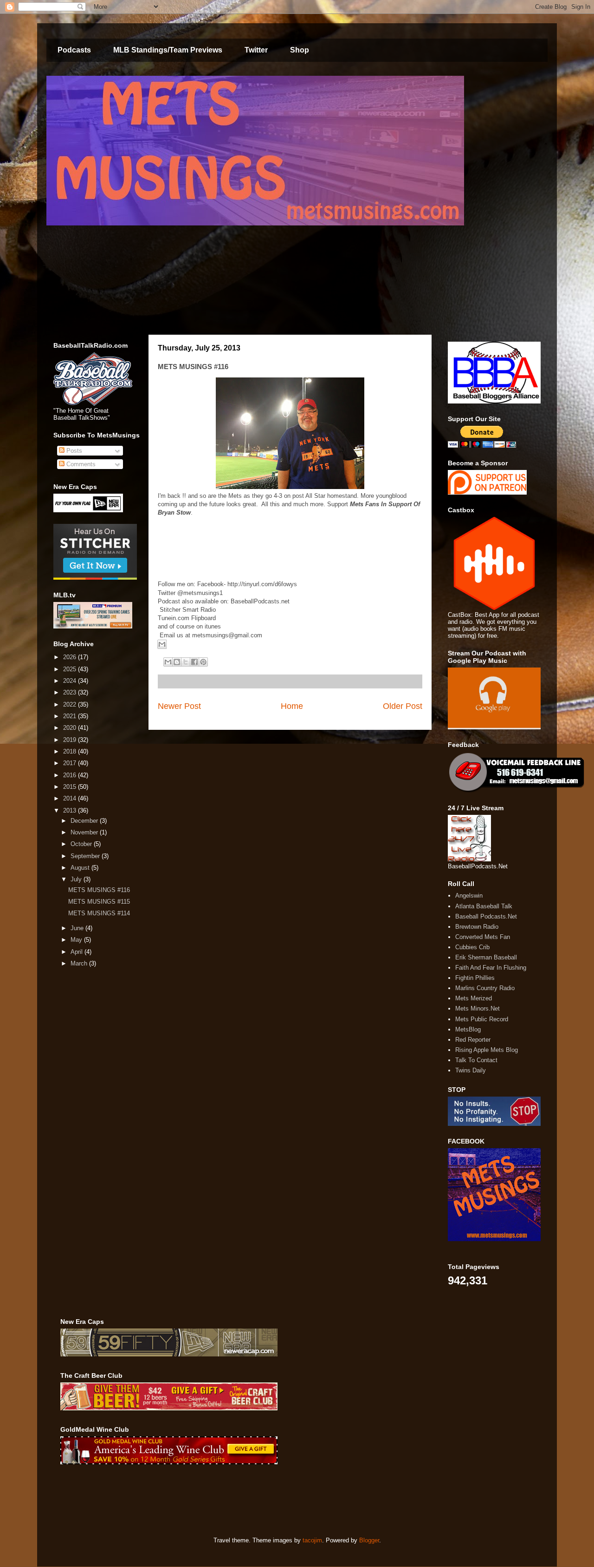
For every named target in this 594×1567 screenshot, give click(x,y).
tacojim (312, 1540)
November (85, 832)
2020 (70, 727)
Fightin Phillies (475, 977)
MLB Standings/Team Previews (167, 50)
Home (292, 706)
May (77, 939)
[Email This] (162, 644)
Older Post (402, 706)
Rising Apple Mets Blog (486, 1049)
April (77, 951)
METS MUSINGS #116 (99, 889)
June (78, 928)
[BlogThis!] (176, 662)
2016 (70, 775)
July (77, 879)
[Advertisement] (229, 1500)
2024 (70, 680)
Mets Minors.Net (477, 1008)
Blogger (369, 1540)
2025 (70, 669)
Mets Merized (473, 998)
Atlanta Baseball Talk (483, 906)
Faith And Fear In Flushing (490, 967)
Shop (299, 50)
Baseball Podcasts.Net (486, 916)
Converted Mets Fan (482, 936)
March (80, 963)
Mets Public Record (481, 1019)
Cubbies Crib (472, 947)
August (81, 867)
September (86, 856)
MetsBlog (468, 1029)
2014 (70, 798)
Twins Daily (470, 1070)
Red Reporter (473, 1039)
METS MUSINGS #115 (99, 901)
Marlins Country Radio (485, 988)
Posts (73, 450)
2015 (70, 786)
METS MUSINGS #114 (99, 913)
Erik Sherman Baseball (486, 957)
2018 (70, 751)
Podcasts (74, 50)
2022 (70, 704)
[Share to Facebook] (194, 662)
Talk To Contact (476, 1060)
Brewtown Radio (476, 926)
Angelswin (469, 895)
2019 (70, 739)
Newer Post (179, 706)
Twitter (256, 50)
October (82, 843)
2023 (70, 692)
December (85, 820)
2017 (70, 763)
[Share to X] (185, 662)
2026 (70, 657)
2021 (70, 716)
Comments (80, 464)
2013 (70, 810)
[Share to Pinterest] (203, 662)
